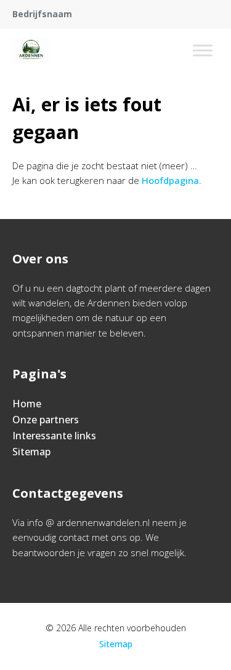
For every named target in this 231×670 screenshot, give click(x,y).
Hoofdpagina (170, 180)
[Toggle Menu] (203, 50)
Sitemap (31, 451)
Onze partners (45, 419)
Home (26, 403)
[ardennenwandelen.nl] (30, 50)
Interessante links (54, 435)
